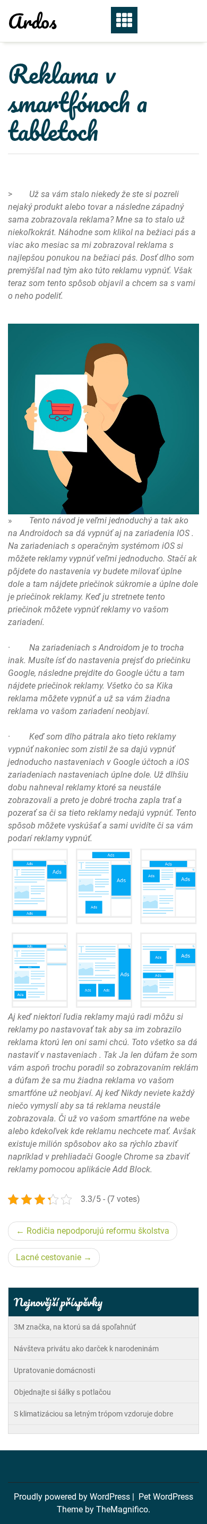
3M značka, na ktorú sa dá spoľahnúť (75, 1327)
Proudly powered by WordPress (73, 1497)
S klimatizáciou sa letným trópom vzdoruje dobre (93, 1414)
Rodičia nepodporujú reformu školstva (98, 1231)
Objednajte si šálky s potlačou (62, 1392)
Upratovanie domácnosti (54, 1370)
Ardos (32, 20)
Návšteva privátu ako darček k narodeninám (86, 1348)
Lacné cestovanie (48, 1257)
